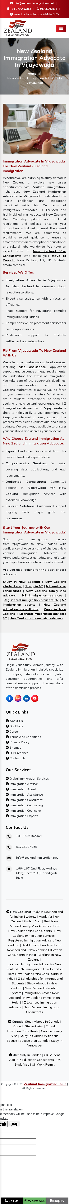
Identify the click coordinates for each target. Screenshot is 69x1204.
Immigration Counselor (25, 810)
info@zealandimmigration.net (33, 3)
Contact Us (17, 758)
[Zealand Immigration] (18, 28)
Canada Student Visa (28, 1026)
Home (32, 73)
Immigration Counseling (26, 805)
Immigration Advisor (23, 784)
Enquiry (58, 1201)
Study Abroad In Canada (42, 1021)
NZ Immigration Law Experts (41, 969)
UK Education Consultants (35, 1060)
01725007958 (48, 9)
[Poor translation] (14, 1124)
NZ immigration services (42, 595)
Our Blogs (16, 726)
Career (14, 731)
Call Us (13, 1201)
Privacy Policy (19, 742)
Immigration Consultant (26, 800)
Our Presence (18, 753)
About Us (16, 721)
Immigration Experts (23, 816)
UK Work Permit (43, 1064)
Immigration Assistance (26, 794)
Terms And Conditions (25, 737)
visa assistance (32, 367)
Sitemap (15, 747)
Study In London (29, 1055)
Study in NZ (34, 586)
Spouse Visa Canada (34, 1040)
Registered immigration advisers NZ (31, 600)
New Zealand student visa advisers (36, 618)
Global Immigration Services (29, 778)
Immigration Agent (22, 789)
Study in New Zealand (21, 581)
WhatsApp (36, 1201)
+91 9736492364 (20, 9)
